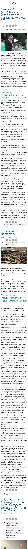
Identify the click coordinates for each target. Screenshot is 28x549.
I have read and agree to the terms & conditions (14, 287)
